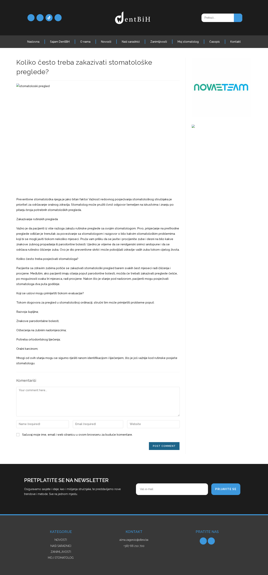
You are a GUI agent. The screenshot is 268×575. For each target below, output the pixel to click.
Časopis (214, 41)
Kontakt (235, 41)
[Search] (238, 18)
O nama (85, 41)
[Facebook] (31, 17)
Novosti (106, 41)
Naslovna (33, 41)
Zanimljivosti (158, 41)
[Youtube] (58, 17)
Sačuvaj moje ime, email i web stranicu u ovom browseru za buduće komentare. (77, 434)
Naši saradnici (131, 41)
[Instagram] (40, 17)
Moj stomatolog (188, 41)
